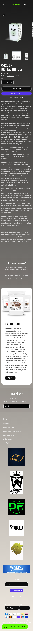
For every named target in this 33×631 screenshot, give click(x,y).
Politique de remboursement (12, 622)
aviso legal (6, 443)
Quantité (3, 78)
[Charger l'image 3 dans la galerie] (26, 55)
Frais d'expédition (10, 75)
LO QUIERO (10, 378)
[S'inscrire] (27, 406)
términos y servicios (8, 435)
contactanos (6, 424)
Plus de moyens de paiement (16, 97)
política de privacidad (9, 427)
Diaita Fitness (10, 620)
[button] (3, 4)
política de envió (7, 439)
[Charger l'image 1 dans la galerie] (6, 55)
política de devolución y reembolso (12, 431)
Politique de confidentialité (25, 622)
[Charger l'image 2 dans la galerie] (16, 55)
